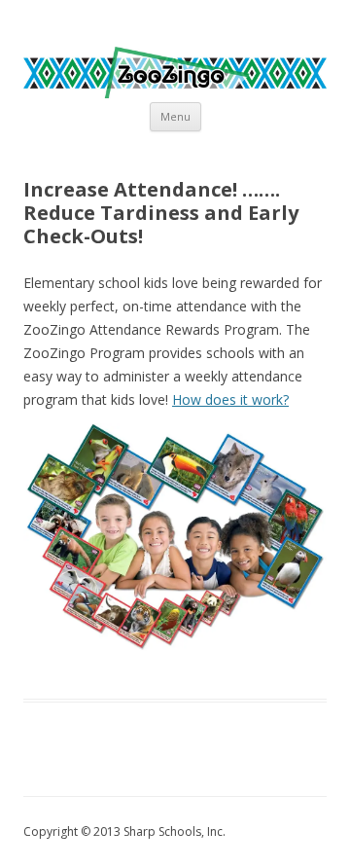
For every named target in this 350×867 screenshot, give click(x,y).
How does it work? (230, 399)
